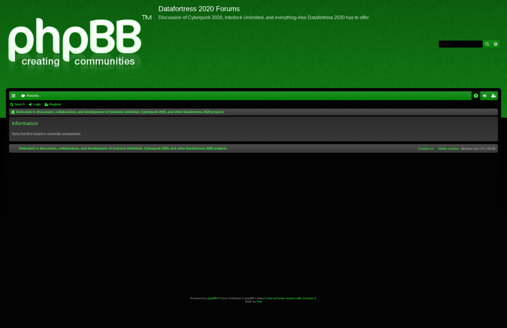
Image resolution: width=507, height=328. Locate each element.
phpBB (212, 298)
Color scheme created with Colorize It (291, 298)
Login (37, 104)
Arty (259, 301)
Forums (33, 96)
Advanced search (495, 44)
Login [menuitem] (486, 97)
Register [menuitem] (494, 97)
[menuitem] (447, 148)
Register (55, 104)
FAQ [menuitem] (477, 97)
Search (487, 44)
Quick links (14, 97)
